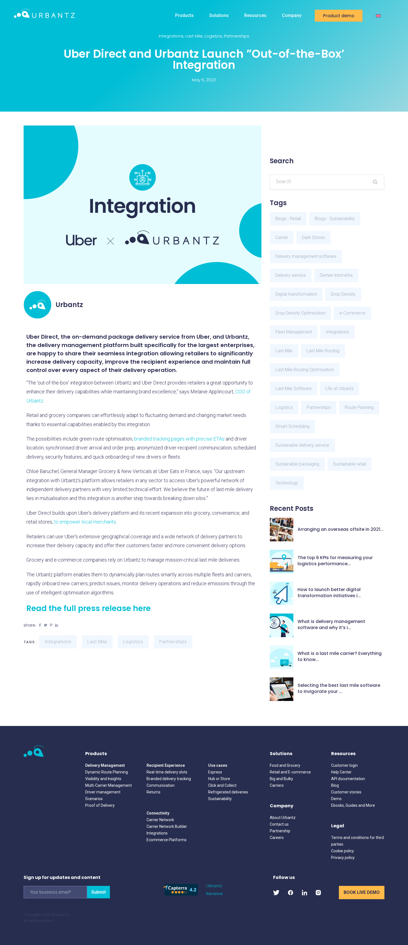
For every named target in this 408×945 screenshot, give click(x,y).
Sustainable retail (349, 464)
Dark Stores (313, 237)
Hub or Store (219, 778)
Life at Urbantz (340, 388)
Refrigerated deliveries (228, 792)
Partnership (280, 831)
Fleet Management (293, 332)
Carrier (281, 237)
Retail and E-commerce (290, 772)
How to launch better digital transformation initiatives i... (329, 593)
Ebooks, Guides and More (353, 805)
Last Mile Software (293, 388)
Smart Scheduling (292, 426)
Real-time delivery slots (167, 772)
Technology (286, 483)
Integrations (171, 36)
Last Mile (194, 36)
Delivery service (290, 275)
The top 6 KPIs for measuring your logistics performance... (335, 561)
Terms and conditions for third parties (357, 840)
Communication (161, 785)
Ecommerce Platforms (167, 840)
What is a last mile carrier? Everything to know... (340, 656)
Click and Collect (222, 785)
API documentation (348, 778)
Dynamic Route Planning (106, 772)
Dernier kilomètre (336, 275)
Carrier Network (160, 820)
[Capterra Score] (180, 889)
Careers (277, 837)
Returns (153, 792)
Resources (255, 15)
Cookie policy (342, 851)
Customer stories (346, 792)
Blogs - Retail (288, 218)
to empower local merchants (85, 522)
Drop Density (343, 294)
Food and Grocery (285, 765)
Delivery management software (305, 256)
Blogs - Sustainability (335, 218)
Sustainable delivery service (302, 445)
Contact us (279, 824)
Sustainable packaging (297, 464)
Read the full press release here (88, 608)
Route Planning (359, 407)
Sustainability (220, 798)
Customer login (344, 765)
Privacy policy (343, 857)
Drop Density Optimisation (300, 313)
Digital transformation (296, 294)
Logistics (213, 36)
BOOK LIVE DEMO (362, 892)
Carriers (277, 785)
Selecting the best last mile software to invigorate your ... (339, 688)
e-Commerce (352, 313)
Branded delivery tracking (169, 778)
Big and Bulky (281, 778)
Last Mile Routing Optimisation (304, 369)
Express (215, 772)
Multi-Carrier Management (108, 785)
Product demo (338, 16)
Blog (335, 785)
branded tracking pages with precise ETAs (179, 439)
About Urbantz (283, 817)
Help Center (341, 772)
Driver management (102, 792)
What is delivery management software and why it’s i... (331, 625)
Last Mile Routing (322, 350)
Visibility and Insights (103, 778)
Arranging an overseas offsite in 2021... (341, 529)
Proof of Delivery (100, 805)
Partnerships (236, 36)
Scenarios (94, 798)
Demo (336, 798)
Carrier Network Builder (167, 826)
